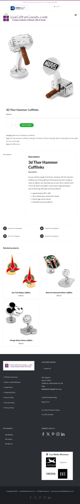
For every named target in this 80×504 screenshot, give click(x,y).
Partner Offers (46, 380)
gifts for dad (60, 138)
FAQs (43, 386)
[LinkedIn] (62, 434)
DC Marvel (39, 138)
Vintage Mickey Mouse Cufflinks (21, 340)
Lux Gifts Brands (47, 414)
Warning (58, 389)
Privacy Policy (9, 408)
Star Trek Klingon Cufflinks (21, 293)
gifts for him (69, 138)
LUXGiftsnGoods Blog (49, 397)
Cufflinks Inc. (15, 144)
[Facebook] (43, 434)
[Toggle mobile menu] (76, 15)
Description (7, 154)
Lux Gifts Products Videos (51, 410)
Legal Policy (8, 387)
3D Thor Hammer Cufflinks (19, 138)
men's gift (15, 141)
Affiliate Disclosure (11, 377)
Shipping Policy (9, 392)
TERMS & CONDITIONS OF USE (52, 383)
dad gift (32, 138)
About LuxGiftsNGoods (12, 382)
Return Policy (9, 397)
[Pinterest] (53, 434)
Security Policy (9, 403)
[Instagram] (58, 434)
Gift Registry (46, 377)
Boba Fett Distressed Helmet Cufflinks (59, 293)
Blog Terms (45, 402)
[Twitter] (48, 434)
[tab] (12, 154)
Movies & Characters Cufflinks (24, 135)
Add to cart (26, 125)
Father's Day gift (49, 138)
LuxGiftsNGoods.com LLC (66, 491)
